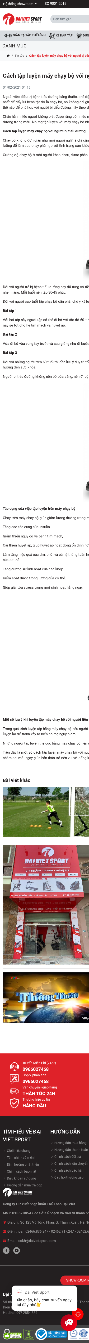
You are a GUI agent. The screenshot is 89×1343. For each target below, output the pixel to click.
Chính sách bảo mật (21, 1171)
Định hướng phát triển (22, 1164)
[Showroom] (78, 1314)
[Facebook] (6, 1250)
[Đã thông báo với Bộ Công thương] (51, 1334)
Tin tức (19, 55)
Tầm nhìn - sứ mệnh (21, 1157)
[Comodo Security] (13, 1334)
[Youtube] (16, 1250)
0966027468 (36, 1069)
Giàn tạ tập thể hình (29, 35)
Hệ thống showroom (18, 4)
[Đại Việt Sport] (22, 19)
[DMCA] (29, 1334)
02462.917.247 (62, 1231)
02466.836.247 (36, 1231)
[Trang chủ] (8, 55)
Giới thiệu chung (18, 1151)
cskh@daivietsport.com (37, 1241)
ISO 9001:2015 (55, 3)
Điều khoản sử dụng (21, 1178)
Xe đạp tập (64, 35)
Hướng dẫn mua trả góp (24, 1185)
